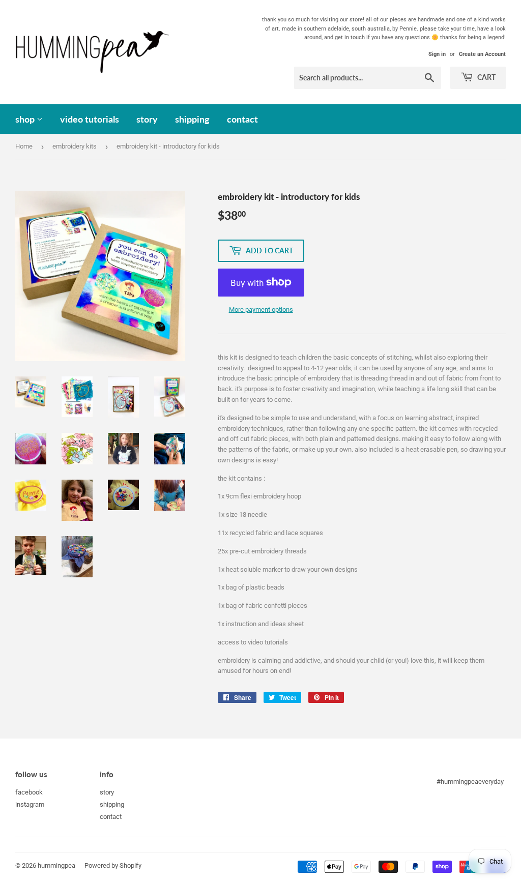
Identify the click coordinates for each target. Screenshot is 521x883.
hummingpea (56, 865)
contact (242, 119)
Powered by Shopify (112, 865)
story (147, 119)
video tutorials (89, 119)
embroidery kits (74, 146)
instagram (29, 804)
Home (24, 146)
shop (26, 119)
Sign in (437, 54)
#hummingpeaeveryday (470, 781)
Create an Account (482, 54)
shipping (192, 119)
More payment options (261, 309)
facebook (29, 792)
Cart (486, 77)
